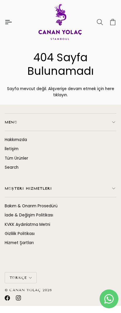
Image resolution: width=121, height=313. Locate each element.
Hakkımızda (16, 140)
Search (12, 167)
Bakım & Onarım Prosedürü (31, 206)
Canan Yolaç (25, 290)
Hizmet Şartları (19, 243)
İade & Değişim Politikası (29, 215)
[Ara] (94, 22)
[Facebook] (7, 298)
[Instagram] (18, 298)
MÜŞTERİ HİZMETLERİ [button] (28, 188)
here (109, 89)
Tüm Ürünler (16, 158)
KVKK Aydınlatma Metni (27, 224)
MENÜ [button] (11, 122)
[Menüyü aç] (13, 22)
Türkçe (18, 277)
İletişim (12, 149)
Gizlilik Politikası (20, 233)
